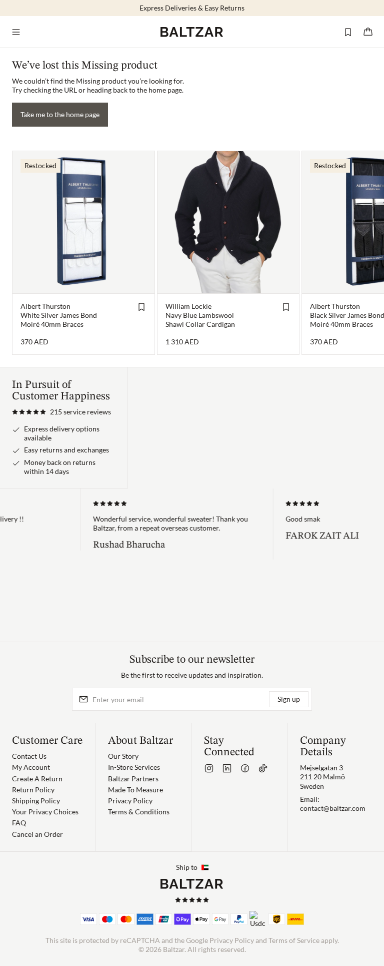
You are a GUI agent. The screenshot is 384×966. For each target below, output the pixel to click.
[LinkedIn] (227, 768)
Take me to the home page (60, 114)
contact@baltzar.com (333, 808)
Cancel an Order (37, 834)
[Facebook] (245, 768)
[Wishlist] (348, 32)
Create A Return (37, 778)
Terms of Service (294, 940)
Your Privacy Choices (45, 811)
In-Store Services (134, 767)
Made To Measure (135, 789)
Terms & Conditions (139, 811)
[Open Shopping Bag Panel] (368, 32)
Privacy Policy (130, 800)
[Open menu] (16, 32)
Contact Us (29, 756)
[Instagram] (209, 768)
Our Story (123, 756)
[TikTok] (263, 768)
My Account (31, 767)
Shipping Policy (36, 800)
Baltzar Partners (133, 778)
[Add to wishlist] (141, 307)
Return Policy (33, 789)
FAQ (19, 822)
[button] (61, 411)
